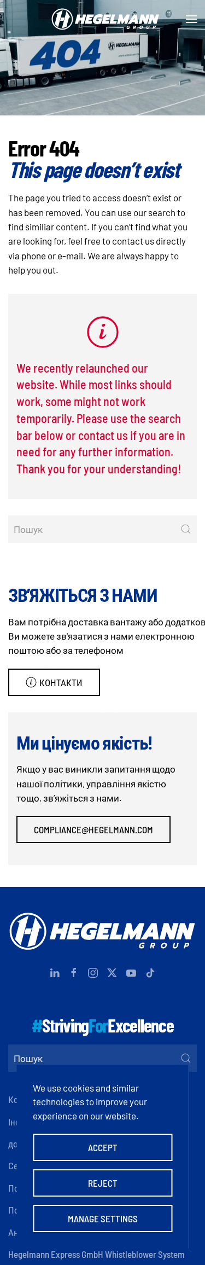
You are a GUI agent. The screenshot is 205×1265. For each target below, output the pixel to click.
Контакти (61, 682)
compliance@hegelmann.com (93, 829)
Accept (103, 1147)
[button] (191, 19)
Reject (103, 1182)
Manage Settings (103, 1218)
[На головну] (102, 19)
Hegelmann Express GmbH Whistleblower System (96, 1254)
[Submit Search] (186, 529)
